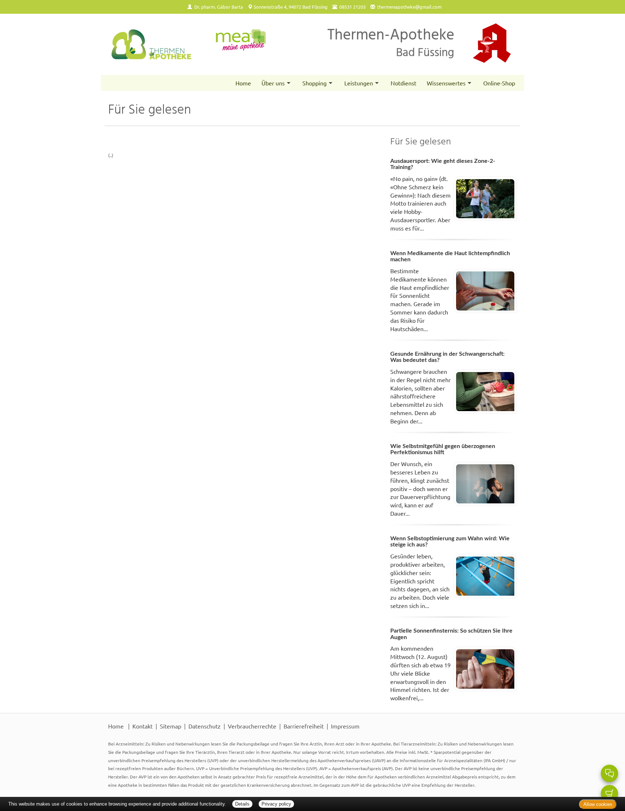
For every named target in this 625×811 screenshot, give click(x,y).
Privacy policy (276, 804)
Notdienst (403, 82)
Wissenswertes (446, 82)
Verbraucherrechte (252, 726)
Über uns (273, 82)
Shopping (314, 82)
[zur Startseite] (189, 44)
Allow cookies (597, 804)
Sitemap (170, 726)
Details (242, 804)
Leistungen (358, 82)
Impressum (345, 726)
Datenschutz (204, 726)
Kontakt (142, 726)
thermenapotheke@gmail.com (409, 7)
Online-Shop (499, 82)
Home (243, 82)
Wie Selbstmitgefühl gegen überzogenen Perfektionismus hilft (442, 449)
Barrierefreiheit (304, 726)
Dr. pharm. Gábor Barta (218, 7)
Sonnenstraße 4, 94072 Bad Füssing (291, 7)
